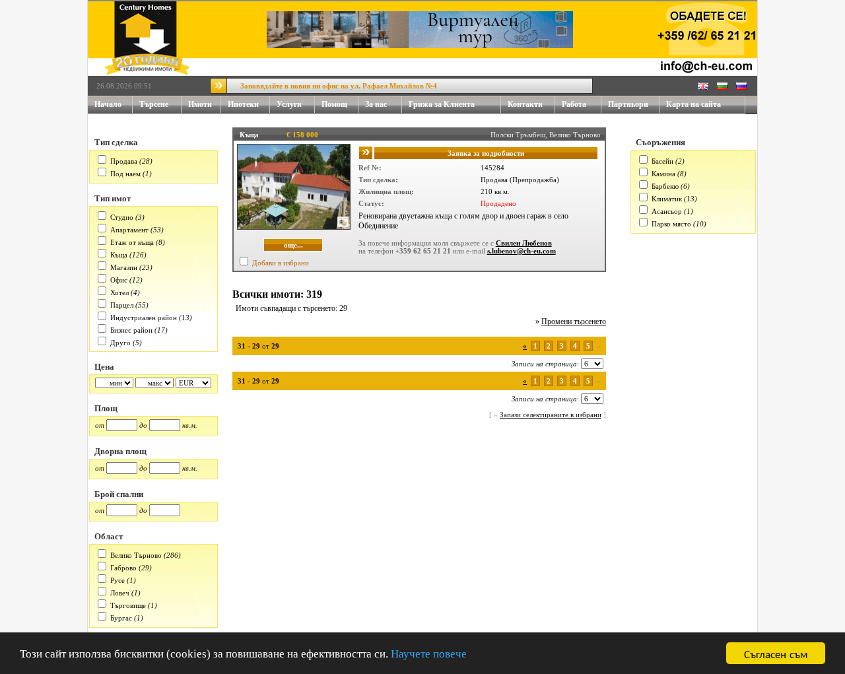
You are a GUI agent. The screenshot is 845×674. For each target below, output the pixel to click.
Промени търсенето (573, 321)
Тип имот (112, 198)
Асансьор (667, 211)
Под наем (125, 174)
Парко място (671, 224)
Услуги (289, 104)
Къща (118, 255)
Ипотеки (243, 104)
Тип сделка (116, 142)
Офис (118, 280)
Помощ (334, 104)
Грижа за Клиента (442, 104)
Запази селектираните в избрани (550, 415)
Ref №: (370, 168)
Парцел (121, 305)
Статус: (371, 203)
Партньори (628, 104)
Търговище (128, 605)
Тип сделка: (378, 180)
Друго (120, 343)
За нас (376, 104)
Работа (574, 104)
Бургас (121, 618)
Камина (663, 174)
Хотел (119, 292)
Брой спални (118, 494)
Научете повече (429, 654)
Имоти (200, 104)
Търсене (153, 104)
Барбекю (665, 186)
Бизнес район (131, 330)
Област (108, 536)
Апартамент (129, 230)
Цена (104, 367)
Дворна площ (120, 451)
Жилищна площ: (386, 191)
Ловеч (119, 593)
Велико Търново (136, 555)
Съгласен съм (776, 653)
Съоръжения (660, 142)
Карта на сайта (693, 104)
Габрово (123, 568)
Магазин (123, 267)
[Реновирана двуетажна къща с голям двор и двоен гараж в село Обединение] (294, 227)
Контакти (525, 104)
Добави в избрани (280, 263)
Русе (117, 580)
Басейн (662, 161)
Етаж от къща (132, 242)
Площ (106, 408)
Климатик (667, 199)
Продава (123, 161)
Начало (107, 104)
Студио (121, 217)
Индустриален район (143, 317)
